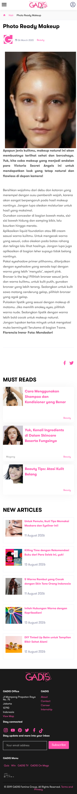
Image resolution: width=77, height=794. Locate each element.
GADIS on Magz (39, 765)
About (44, 697)
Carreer (45, 705)
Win (13, 765)
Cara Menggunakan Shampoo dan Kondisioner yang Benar (45, 397)
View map (8, 716)
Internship (46, 709)
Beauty (40, 40)
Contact (45, 701)
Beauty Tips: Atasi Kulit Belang (44, 472)
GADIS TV (23, 765)
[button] (71, 363)
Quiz (6, 765)
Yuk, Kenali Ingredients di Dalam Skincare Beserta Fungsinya (44, 435)
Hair (11, 15)
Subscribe (59, 745)
